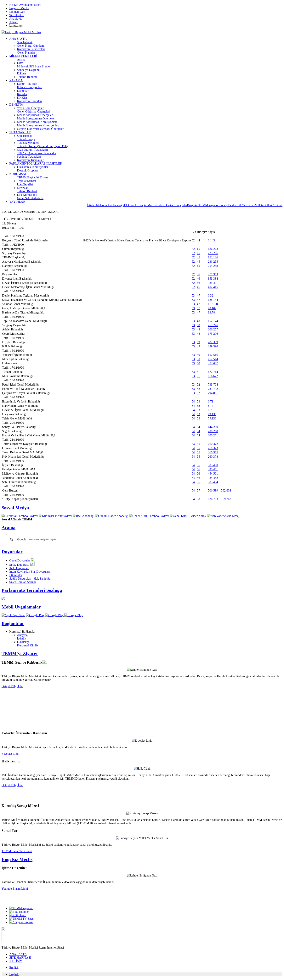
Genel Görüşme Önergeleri (33, 111)
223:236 (213, 253)
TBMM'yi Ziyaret (20, 653)
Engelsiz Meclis (19, 8)
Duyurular (12, 551)
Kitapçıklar (180, 205)
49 (198, 342)
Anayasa (22, 635)
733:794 (213, 384)
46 (198, 274)
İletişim (13, 22)
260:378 (213, 456)
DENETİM (16, 104)
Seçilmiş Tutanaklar (29, 156)
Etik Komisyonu (27, 194)
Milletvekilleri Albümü (268, 205)
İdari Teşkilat (25, 184)
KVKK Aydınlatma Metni (25, 4)
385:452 (213, 477)
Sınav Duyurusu (19, 564)
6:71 (210, 401)
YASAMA (16, 80)
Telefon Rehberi (27, 76)
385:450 (213, 465)
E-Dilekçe (23, 642)
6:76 (210, 410)
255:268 (213, 265)
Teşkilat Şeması (26, 180)
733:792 (213, 388)
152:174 (213, 321)
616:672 (213, 376)
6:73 (210, 405)
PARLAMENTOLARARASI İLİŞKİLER (35, 163)
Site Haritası (16, 15)
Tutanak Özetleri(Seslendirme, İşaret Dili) (42, 146)
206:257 (213, 329)
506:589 (213, 490)
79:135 (212, 414)
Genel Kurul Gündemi (30, 45)
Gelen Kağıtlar (26, 52)
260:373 (213, 448)
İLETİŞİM (15, 961)
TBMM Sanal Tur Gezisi (17, 851)
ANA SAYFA (18, 38)
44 (198, 240)
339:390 (213, 346)
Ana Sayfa (15, 18)
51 (198, 371)
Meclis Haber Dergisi (160, 205)
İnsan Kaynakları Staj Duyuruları (29, 571)
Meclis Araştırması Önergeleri (35, 115)
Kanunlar (22, 90)
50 (198, 354)
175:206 (213, 333)
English (14, 967)
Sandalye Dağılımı (28, 69)
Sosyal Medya (15, 507)
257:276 (213, 325)
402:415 (213, 287)
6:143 (211, 240)
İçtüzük (21, 638)
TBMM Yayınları (208, 205)
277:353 (213, 274)
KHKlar (22, 97)
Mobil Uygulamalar (21, 606)
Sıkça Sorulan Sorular (22, 582)
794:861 (213, 393)
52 (193, 240)
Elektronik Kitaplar (135, 205)
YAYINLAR (17, 201)
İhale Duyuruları (19, 568)
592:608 (226, 490)
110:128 (213, 304)
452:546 (213, 354)
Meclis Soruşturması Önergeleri (36, 118)
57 (198, 490)
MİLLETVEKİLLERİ (23, 56)
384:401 (213, 282)
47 (198, 295)
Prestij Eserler (227, 205)
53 (193, 295)
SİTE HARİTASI (20, 957)
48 (198, 321)
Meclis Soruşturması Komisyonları (38, 125)
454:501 (213, 473)
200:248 (213, 431)
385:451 (213, 469)
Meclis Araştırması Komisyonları (37, 122)
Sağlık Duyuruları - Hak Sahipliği (29, 578)
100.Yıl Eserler (245, 205)
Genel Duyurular (20, 560)
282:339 (213, 342)
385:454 (213, 482)
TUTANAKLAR (20, 132)
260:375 (213, 452)
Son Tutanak (24, 42)
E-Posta (21, 73)
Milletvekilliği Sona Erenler (34, 66)
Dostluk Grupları (27, 170)
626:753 (213, 499)
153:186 (213, 257)
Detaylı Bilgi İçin (12, 686)
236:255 (213, 261)
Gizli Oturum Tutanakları (32, 149)
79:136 (212, 418)
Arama (21, 59)
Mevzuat (22, 187)
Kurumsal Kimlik (27, 645)
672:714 (213, 371)
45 (198, 248)
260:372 (213, 443)
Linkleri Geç (17, 11)
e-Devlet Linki (10, 753)
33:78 (211, 312)
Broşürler (192, 205)
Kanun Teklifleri (27, 83)
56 (198, 465)
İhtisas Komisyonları (29, 87)
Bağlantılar (13, 623)
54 (193, 401)
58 (198, 499)
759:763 (226, 499)
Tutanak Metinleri (28, 142)
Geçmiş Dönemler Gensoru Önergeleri (40, 128)
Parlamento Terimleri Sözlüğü (32, 590)
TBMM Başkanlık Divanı (32, 177)
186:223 (213, 248)
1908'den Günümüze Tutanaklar (36, 153)
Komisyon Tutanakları (30, 160)
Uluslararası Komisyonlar (32, 167)
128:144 (213, 299)
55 (198, 443)
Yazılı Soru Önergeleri (30, 108)
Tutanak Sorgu (26, 139)
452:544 (213, 359)
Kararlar (22, 94)
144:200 (213, 427)
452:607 (213, 363)
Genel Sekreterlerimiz (30, 198)
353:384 (213, 278)
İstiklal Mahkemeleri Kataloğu (105, 205)
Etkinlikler (15, 575)
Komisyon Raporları (29, 101)
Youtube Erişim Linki (15, 888)
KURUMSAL (18, 174)
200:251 (213, 435)
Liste (20, 63)
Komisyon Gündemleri (31, 49)
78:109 (212, 308)
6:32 (210, 295)
